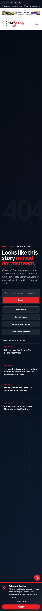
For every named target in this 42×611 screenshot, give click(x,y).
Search (21, 300)
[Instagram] (7, 2)
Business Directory (21, 331)
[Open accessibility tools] (37, 578)
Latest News (21, 317)
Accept (21, 607)
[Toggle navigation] (37, 23)
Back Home (21, 309)
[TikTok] (19, 2)
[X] (11, 2)
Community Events (21, 324)
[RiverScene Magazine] (13, 24)
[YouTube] (15, 2)
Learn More (21, 601)
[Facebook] (3, 2)
